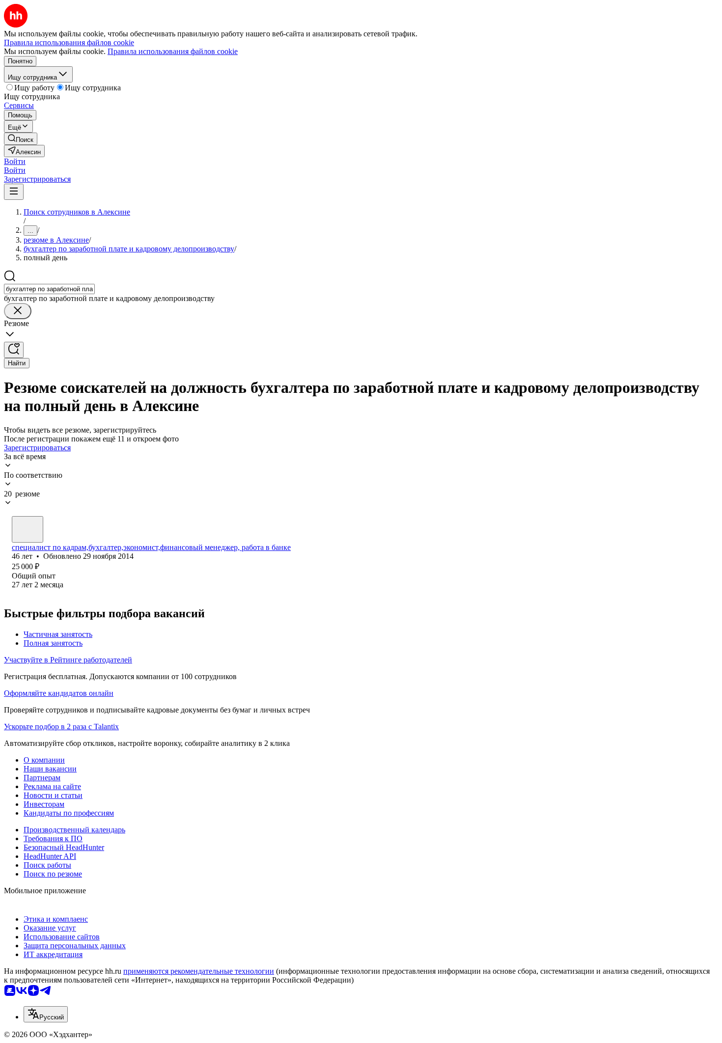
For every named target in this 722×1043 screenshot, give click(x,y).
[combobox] (49, 289)
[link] (20, 139)
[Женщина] (27, 529)
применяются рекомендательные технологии (198, 971)
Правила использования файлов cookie (173, 51)
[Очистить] (17, 311)
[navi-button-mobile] (14, 192)
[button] (15, 161)
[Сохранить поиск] (14, 350)
